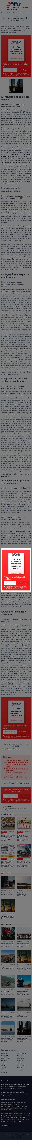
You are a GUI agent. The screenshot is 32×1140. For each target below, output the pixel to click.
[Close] (28, 551)
